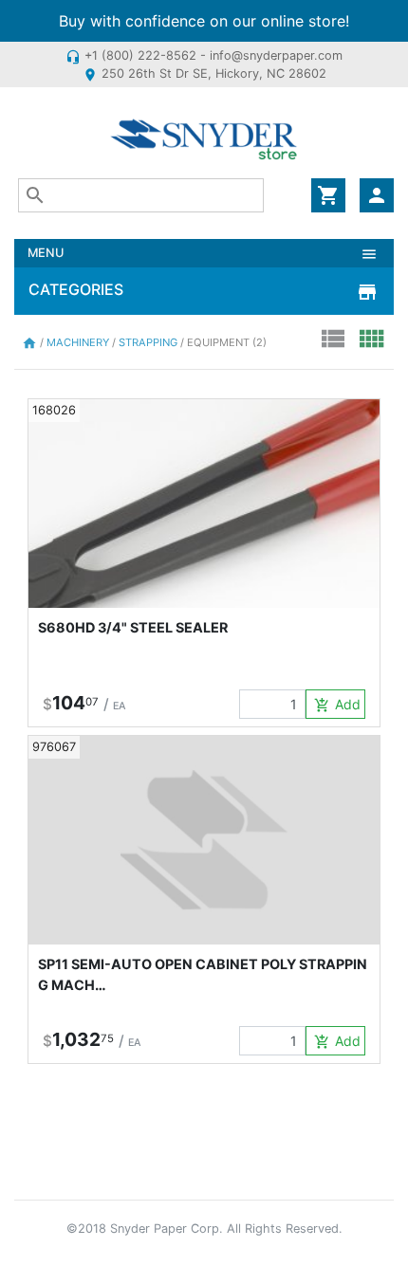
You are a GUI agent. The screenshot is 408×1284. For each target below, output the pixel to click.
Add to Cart (339, 704)
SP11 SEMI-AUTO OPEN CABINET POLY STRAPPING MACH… (202, 974)
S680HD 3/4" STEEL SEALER (133, 627)
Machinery (79, 342)
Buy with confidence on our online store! (204, 20)
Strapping (149, 342)
